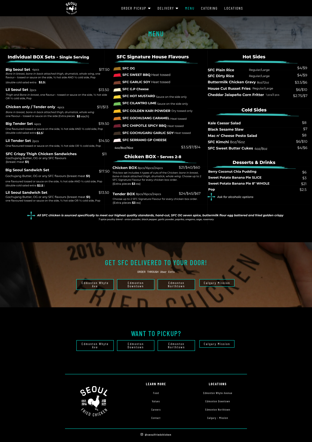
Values (156, 401)
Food (156, 392)
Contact (156, 417)
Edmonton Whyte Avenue (217, 392)
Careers (156, 409)
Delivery (165, 8)
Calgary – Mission (217, 417)
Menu (190, 8)
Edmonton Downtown (217, 401)
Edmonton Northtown (217, 409)
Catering (209, 8)
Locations (233, 8)
